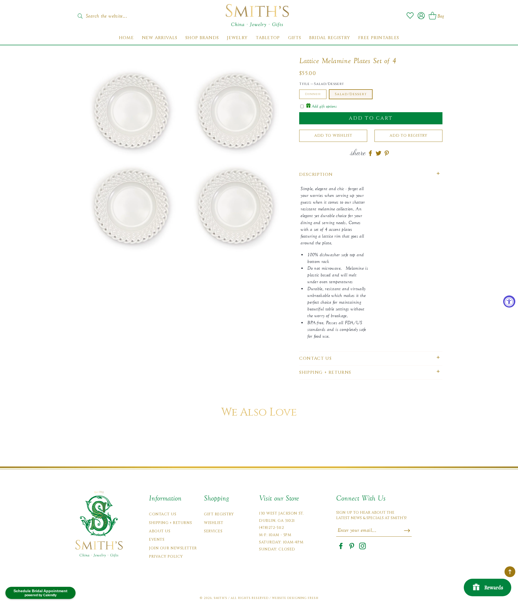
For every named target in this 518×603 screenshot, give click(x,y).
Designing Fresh (302, 598)
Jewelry (237, 38)
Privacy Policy (166, 556)
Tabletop (268, 38)
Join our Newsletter (173, 548)
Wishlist (213, 522)
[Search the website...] (80, 16)
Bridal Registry (329, 38)
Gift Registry (219, 514)
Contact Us (162, 514)
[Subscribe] (407, 530)
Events (156, 539)
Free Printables (378, 38)
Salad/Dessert (351, 94)
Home (126, 38)
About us (159, 531)
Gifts (294, 38)
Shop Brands (202, 38)
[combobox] (111, 14)
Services (213, 531)
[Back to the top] (510, 571)
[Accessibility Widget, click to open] (509, 302)
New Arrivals (159, 38)
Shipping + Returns (170, 522)
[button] (370, 174)
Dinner (313, 94)
